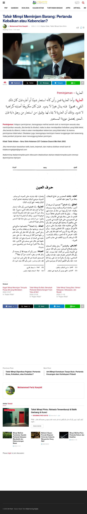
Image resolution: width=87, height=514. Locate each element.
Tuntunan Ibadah (55, 8)
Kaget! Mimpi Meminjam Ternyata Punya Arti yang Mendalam (15, 288)
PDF (6, 8)
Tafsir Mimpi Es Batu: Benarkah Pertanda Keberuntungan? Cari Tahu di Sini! (41, 289)
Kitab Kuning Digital (32, 509)
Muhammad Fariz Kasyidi (19, 26)
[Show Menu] (4, 2)
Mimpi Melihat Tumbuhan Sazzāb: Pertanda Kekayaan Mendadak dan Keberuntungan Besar (19, 438)
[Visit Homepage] (39, 2)
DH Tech (10, 509)
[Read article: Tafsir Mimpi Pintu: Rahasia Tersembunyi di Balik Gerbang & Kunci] (16, 417)
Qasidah (14, 8)
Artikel (77, 8)
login (9, 453)
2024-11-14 (17, 446)
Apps (68, 8)
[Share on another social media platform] (82, 83)
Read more (38, 426)
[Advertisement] (43, 336)
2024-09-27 (53, 415)
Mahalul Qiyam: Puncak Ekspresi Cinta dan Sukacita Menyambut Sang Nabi (47, 437)
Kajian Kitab (38, 8)
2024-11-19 (74, 440)
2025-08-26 (45, 444)
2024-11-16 (35, 26)
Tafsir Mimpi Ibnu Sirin (58, 26)
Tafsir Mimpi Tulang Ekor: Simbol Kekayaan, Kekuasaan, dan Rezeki (68, 289)
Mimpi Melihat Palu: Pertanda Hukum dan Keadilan (77, 435)
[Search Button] (83, 2)
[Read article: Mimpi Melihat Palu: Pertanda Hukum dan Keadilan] (63, 435)
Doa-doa (25, 8)
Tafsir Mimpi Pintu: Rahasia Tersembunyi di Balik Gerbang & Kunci (54, 411)
